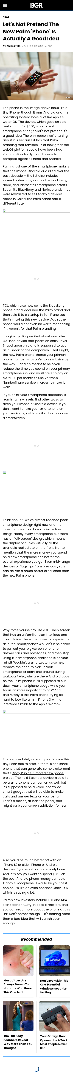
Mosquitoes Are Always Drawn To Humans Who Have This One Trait (18, 986)
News (6, 16)
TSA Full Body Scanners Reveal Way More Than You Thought (18, 1042)
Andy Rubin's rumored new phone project (33, 776)
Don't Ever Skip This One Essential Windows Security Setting (54, 986)
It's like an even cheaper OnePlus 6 (41, 888)
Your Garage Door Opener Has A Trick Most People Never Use (54, 1042)
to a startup (30, 315)
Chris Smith (14, 46)
